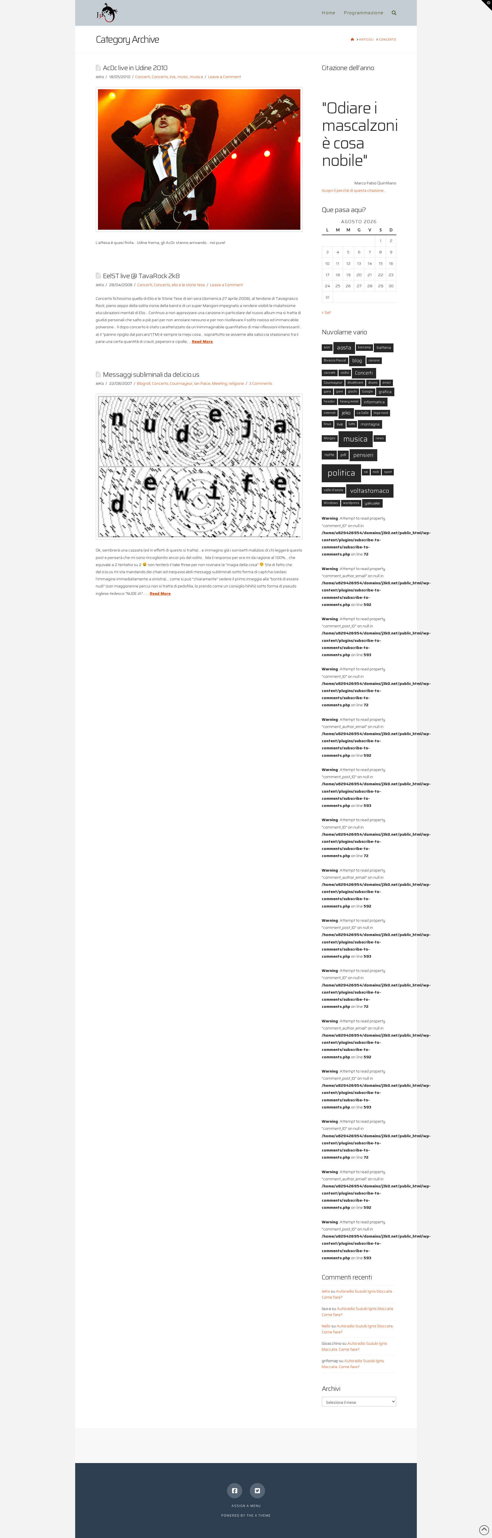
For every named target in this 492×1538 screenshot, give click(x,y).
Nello (326, 1326)
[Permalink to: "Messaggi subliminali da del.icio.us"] (199, 466)
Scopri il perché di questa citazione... (354, 190)
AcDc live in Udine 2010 (135, 67)
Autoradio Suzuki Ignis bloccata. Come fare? (357, 1294)
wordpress (351, 503)
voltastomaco (369, 490)
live (173, 77)
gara (327, 391)
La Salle (363, 412)
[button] (486, 5)
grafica (385, 391)
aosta (344, 347)
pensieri (363, 455)
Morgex (329, 438)
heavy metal (349, 401)
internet (329, 412)
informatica (374, 402)
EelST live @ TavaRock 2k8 (141, 275)
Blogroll (143, 383)
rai (366, 471)
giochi (352, 391)
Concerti (142, 77)
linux (327, 424)
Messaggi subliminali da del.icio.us (151, 374)
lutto (351, 424)
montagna (370, 424)
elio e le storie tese (188, 285)
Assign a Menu (246, 1506)
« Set (326, 312)
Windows (331, 503)
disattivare (355, 382)
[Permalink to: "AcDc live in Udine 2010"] (199, 159)
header (329, 401)
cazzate (329, 372)
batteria (384, 347)
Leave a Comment (224, 77)
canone (374, 360)
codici (345, 372)
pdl (343, 454)
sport (388, 471)
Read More (202, 341)
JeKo (326, 1291)
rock (376, 471)
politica (341, 472)
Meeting (219, 383)
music (182, 77)
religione (236, 383)
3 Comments (260, 383)
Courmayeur (181, 383)
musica (196, 77)
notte (329, 454)
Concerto (160, 77)
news (380, 438)
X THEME (263, 1515)
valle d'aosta (333, 490)
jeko (346, 413)
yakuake (372, 503)
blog (357, 361)
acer (327, 347)
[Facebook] (234, 1490)
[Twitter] (257, 1490)
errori (386, 382)
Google (367, 391)
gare (339, 391)
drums (373, 382)
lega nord (381, 412)
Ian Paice (202, 383)
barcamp (364, 347)
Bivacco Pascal (335, 360)
